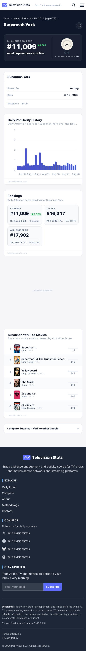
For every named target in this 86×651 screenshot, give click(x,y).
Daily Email (9, 487)
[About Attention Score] (77, 56)
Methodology (10, 505)
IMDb (25, 103)
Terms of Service (11, 634)
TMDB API (40, 623)
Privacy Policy (10, 638)
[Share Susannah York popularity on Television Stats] (79, 25)
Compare (8, 493)
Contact (7, 511)
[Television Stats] (16, 5)
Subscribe (53, 586)
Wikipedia (13, 103)
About (6, 499)
